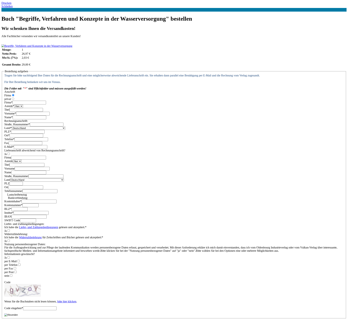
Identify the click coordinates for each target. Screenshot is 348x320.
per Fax (8, 268)
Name (8, 117)
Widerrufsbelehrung (30, 237)
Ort (7, 135)
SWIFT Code (12, 220)
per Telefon (10, 264)
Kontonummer (13, 205)
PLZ (7, 131)
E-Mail (9, 146)
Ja (5, 154)
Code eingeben (13, 308)
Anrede (9, 106)
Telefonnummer (13, 191)
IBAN (8, 216)
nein (6, 275)
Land (8, 127)
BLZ (7, 208)
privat (7, 99)
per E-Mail (10, 261)
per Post (9, 272)
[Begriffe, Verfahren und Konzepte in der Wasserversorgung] (36, 45)
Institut (9, 212)
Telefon (9, 139)
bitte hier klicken (66, 301)
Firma (7, 95)
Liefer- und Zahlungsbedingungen (38, 227)
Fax (6, 143)
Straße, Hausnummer (17, 124)
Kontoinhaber (13, 201)
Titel (6, 109)
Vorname (10, 113)
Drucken (6, 3)
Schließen (7, 6)
